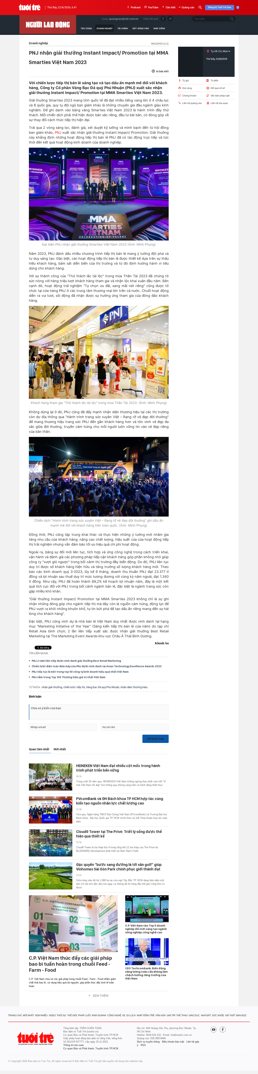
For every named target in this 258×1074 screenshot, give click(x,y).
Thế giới (72, 1015)
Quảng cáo (188, 7)
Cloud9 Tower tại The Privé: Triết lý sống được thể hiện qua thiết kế (119, 833)
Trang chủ (15, 1015)
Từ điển (214, 80)
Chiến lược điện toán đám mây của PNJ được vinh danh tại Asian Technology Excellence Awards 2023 (96, 666)
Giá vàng (187, 88)
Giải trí (171, 1015)
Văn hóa (160, 1015)
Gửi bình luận (155, 738)
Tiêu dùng (86, 28)
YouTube (153, 7)
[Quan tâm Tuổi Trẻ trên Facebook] (223, 1030)
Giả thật (230, 1015)
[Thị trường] (47, 24)
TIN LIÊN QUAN (38, 653)
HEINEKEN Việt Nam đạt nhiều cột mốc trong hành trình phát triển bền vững (118, 767)
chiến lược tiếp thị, (74, 687)
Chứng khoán (189, 95)
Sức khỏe (218, 1015)
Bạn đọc (241, 1015)
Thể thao (182, 1015)
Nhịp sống (159, 28)
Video (52, 1015)
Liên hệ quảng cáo (192, 103)
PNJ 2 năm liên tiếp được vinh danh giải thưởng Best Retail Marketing (76, 660)
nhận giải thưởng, (52, 687)
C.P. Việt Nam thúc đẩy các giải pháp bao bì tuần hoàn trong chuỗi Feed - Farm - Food (70, 964)
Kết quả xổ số (218, 88)
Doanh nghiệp (105, 28)
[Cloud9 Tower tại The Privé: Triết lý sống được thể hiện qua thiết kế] (50, 842)
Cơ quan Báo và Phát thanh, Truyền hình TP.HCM (90, 1048)
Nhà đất (206, 1015)
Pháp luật (84, 1015)
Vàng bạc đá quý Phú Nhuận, (103, 687)
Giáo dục (194, 1015)
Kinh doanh (99, 1015)
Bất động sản (141, 28)
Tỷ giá (185, 80)
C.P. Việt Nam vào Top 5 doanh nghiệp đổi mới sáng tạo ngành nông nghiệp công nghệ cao (146, 929)
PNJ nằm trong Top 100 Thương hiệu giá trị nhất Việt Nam (68, 677)
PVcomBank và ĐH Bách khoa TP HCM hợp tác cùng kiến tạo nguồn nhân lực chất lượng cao (119, 800)
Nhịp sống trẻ (145, 1015)
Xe (123, 1015)
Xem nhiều (41, 1015)
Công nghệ (114, 1015)
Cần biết (170, 7)
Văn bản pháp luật (220, 95)
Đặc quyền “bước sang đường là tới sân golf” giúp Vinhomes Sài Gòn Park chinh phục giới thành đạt (119, 866)
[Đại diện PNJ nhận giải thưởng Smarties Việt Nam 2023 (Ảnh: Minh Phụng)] (99, 194)
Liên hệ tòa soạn (219, 103)
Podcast (136, 7)
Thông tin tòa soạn (73, 1045)
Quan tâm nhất (39, 749)
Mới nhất (60, 749)
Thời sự (61, 1015)
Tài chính (122, 28)
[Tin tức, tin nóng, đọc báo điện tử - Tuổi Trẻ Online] (30, 7)
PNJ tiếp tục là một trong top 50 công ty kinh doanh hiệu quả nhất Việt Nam (80, 671)
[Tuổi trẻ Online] (36, 1038)
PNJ (58, 132)
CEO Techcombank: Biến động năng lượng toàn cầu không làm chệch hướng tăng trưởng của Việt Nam (146, 973)
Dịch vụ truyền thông (148, 1041)
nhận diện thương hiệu (134, 687)
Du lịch (131, 1015)
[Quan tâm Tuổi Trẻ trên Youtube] (214, 1030)
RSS (143, 1045)
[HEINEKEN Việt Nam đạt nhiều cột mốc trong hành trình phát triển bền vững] (50, 777)
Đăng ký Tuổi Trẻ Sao (219, 7)
